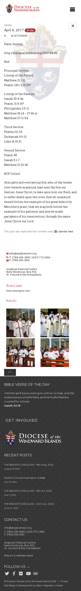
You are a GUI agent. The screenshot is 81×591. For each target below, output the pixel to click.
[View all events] (73, 26)
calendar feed (65, 231)
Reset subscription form (18, 290)
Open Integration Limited (49, 585)
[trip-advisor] (35, 572)
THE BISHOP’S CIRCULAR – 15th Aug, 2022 (28, 464)
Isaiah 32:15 (12, 405)
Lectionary (20, 35)
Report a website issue (18, 555)
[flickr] (21, 572)
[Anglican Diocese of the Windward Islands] (22, 12)
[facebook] (14, 572)
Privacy (64, 581)
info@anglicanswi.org (22, 253)
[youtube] (28, 572)
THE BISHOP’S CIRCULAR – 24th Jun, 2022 (29, 503)
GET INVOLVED (22, 420)
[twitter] (7, 572)
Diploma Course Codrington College (24, 477)
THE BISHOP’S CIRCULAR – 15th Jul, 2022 (28, 490)
